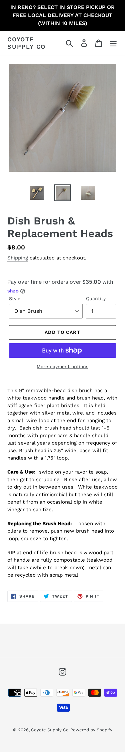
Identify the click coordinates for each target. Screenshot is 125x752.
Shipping (17, 258)
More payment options (62, 366)
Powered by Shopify (91, 729)
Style (14, 298)
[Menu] (113, 42)
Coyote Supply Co (26, 43)
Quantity (96, 298)
